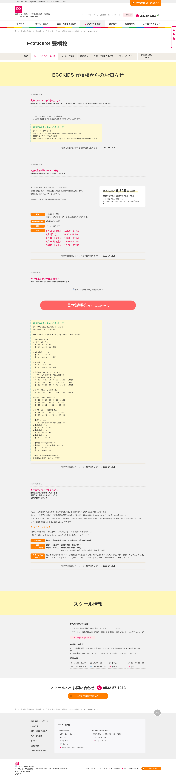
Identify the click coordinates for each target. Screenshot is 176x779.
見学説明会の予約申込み (88, 696)
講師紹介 (113, 24)
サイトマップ (91, 15)
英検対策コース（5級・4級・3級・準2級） (107, 734)
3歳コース (63, 737)
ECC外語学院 (115, 768)
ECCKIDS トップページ (39, 721)
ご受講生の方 (128, 15)
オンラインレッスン (101, 741)
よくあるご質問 (101, 15)
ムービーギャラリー (151, 24)
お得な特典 (130, 24)
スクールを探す (94, 24)
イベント (82, 15)
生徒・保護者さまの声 (66, 24)
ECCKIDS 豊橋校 (47, 43)
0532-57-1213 (147, 15)
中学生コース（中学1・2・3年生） (73, 747)
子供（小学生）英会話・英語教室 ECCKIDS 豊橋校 (62, 31)
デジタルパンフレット (114, 15)
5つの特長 (20, 24)
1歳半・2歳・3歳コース (67, 734)
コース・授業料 (41, 24)
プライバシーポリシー (131, 768)
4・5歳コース (64, 741)
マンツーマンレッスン (100, 737)
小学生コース (64, 744)
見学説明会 (88, 305)
